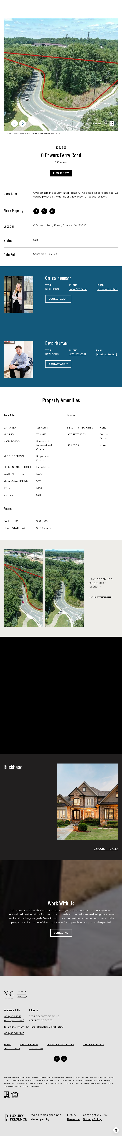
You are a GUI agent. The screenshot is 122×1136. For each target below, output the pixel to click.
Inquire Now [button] (61, 173)
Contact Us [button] (61, 933)
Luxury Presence (73, 1117)
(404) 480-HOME (14, 1033)
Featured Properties (60, 1044)
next (22, 123)
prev (14, 123)
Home (7, 1044)
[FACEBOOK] (57, 1059)
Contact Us (36, 1048)
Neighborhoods (93, 1044)
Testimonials (12, 1048)
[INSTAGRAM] (64, 1059)
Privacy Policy (92, 1119)
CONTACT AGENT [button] (58, 299)
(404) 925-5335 (78, 289)
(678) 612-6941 (77, 354)
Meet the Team (29, 1044)
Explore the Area (106, 849)
